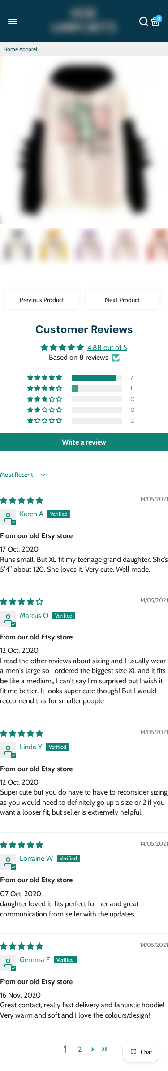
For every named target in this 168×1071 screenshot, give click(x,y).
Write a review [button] (84, 442)
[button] (45, 378)
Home (11, 49)
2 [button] (80, 1049)
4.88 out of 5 (107, 347)
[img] (21, 500)
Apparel (28, 49)
